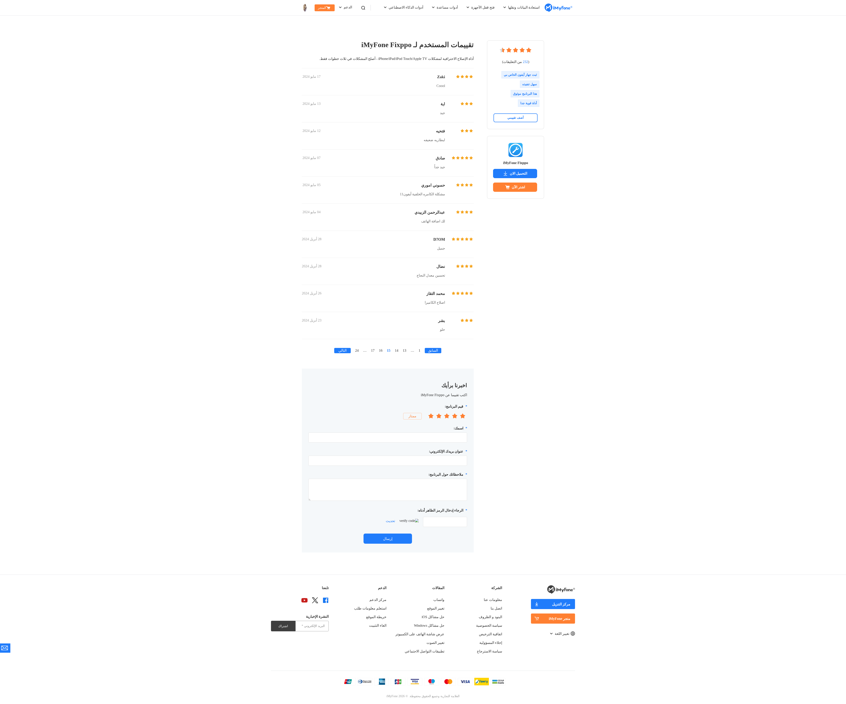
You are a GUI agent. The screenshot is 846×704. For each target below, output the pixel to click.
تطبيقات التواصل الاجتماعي (424, 651)
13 (404, 350)
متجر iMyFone (559, 619)
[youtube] (304, 600)
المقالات (438, 588)
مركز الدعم (377, 600)
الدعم (348, 7)
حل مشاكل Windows (429, 625)
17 (373, 350)
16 (380, 350)
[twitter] (315, 600)
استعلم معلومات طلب (370, 608)
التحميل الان (518, 173)
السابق (433, 350)
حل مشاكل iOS (433, 617)
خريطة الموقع (376, 617)
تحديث (390, 521)
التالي (342, 350)
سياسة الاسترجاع (489, 651)
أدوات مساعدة (447, 7)
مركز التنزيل (561, 604)
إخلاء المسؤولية (490, 643)
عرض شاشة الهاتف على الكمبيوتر (419, 634)
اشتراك (283, 626)
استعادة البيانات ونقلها (524, 7)
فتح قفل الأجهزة (483, 7)
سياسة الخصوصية (489, 625)
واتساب (438, 600)
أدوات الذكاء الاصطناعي (406, 7)
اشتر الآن (518, 187)
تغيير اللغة (562, 634)
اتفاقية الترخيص (490, 634)
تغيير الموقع (435, 608)
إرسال (387, 539)
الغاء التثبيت (377, 625)
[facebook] (326, 600)
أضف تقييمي (515, 117)
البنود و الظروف (490, 617)
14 (396, 350)
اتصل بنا (496, 608)
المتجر (322, 7)
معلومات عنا (493, 600)
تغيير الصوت (435, 643)
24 (357, 350)
